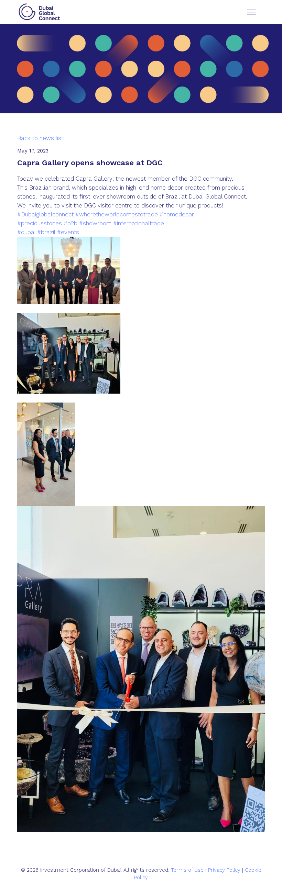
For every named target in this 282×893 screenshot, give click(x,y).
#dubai (26, 232)
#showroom (95, 223)
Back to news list (40, 138)
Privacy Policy (224, 870)
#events (68, 232)
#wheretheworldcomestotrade (116, 214)
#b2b (70, 223)
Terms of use (187, 870)
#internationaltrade (138, 223)
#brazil (46, 232)
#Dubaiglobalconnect (45, 214)
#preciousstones (39, 223)
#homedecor (177, 214)
